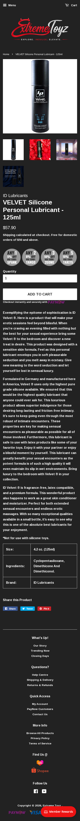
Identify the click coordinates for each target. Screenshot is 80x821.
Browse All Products (40, 733)
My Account (40, 704)
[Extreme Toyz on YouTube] (44, 792)
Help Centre (40, 674)
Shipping (9, 235)
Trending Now (40, 650)
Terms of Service (40, 743)
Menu (12, 5)
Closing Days (40, 656)
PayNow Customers (40, 709)
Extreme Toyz (52, 805)
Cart (73, 5)
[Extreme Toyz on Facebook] (36, 792)
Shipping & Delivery (40, 679)
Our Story (40, 645)
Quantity (9, 271)
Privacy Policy (40, 738)
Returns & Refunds (40, 685)
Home (6, 54)
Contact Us (40, 714)
